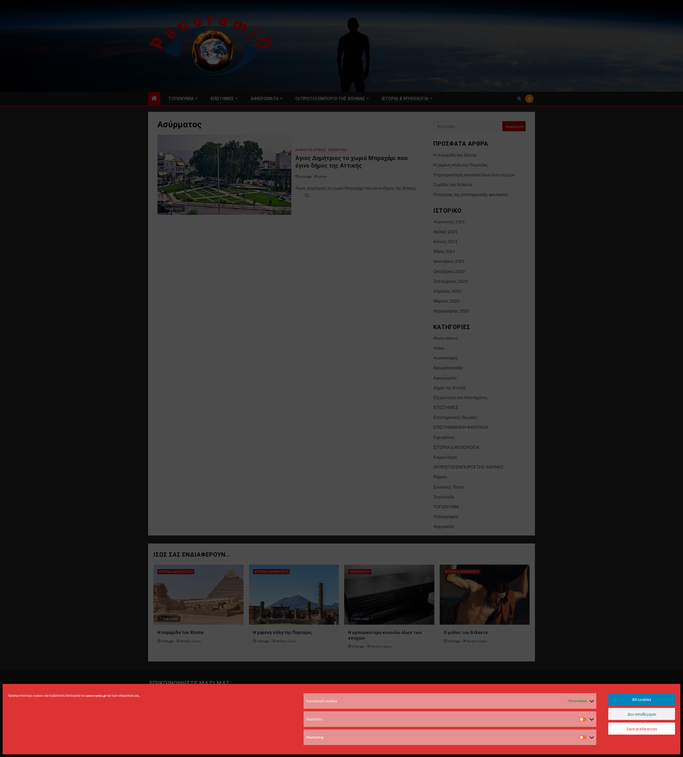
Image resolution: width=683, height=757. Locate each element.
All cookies (641, 699)
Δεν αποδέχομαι (642, 714)
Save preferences (641, 728)
